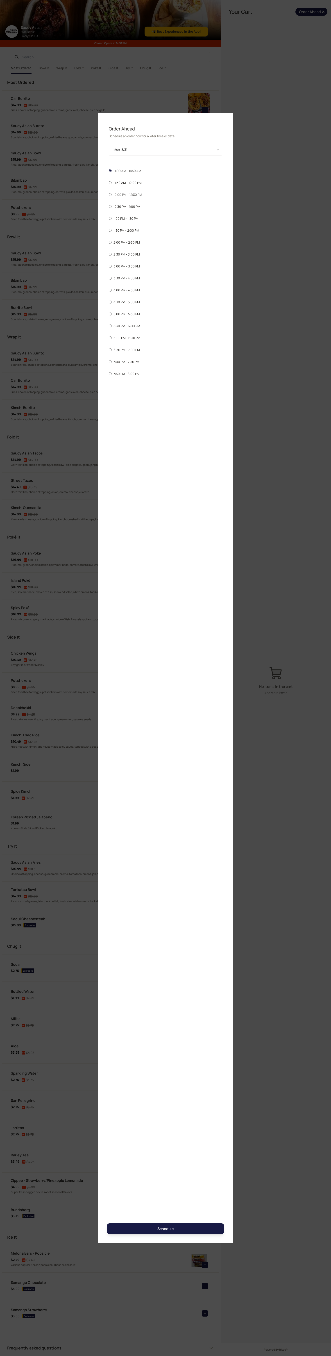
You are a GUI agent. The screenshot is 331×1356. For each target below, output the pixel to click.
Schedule (165, 1228)
